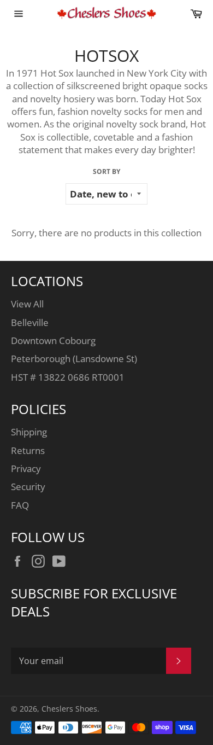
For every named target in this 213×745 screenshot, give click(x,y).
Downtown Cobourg (53, 340)
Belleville (30, 322)
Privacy (26, 468)
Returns (28, 450)
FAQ (20, 505)
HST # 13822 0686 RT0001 (68, 377)
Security (28, 486)
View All (27, 304)
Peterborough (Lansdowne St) (74, 358)
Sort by (106, 171)
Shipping (29, 432)
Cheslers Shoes (69, 708)
